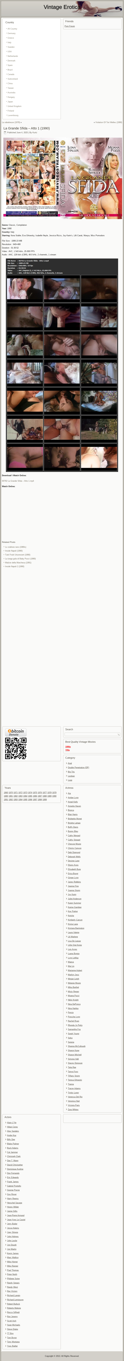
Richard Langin (13, 1295)
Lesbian (71, 776)
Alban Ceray (12, 1127)
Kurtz (35, 132)
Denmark (11, 61)
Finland (11, 111)
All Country (12, 29)
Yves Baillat (12, 1346)
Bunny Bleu (73, 831)
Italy (9, 42)
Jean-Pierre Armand (15, 1215)
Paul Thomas (13, 1270)
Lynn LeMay (73, 958)
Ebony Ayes (73, 865)
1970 (11, 792)
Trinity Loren (73, 1093)
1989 (49, 796)
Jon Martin (11, 1249)
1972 (20, 792)
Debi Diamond (74, 852)
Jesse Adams (13, 1228)
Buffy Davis (73, 827)
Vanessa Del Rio (75, 1097)
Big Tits (71, 772)
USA (10, 51)
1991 (6, 799)
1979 (54, 792)
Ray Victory (12, 1291)
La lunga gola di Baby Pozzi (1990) (20, 559)
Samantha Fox (74, 1029)
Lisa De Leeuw (74, 941)
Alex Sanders (13, 1131)
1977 (44, 792)
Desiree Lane (73, 861)
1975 (35, 792)
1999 (44, 799)
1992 (11, 799)
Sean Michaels (13, 1325)
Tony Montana (13, 1342)
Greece (11, 38)
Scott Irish (11, 1321)
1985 (30, 796)
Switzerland (13, 79)
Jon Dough (11, 1245)
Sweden (11, 47)
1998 (40, 799)
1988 (44, 796)
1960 (6, 792)
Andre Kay (11, 1135)
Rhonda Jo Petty (75, 1025)
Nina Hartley (73, 1008)
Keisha (71, 915)
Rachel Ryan (73, 1021)
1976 (40, 792)
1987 (40, 796)
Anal (70, 763)
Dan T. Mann (12, 1160)
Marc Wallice (12, 1257)
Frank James (13, 1182)
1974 (30, 792)
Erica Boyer (73, 873)
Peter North (12, 1274)
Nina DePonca (74, 1004)
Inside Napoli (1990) (14, 551)
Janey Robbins (74, 882)
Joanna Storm (74, 890)
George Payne (13, 1190)
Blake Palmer (13, 1144)
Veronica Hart (74, 1101)
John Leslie (12, 1240)
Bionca (71, 810)
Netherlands (13, 56)
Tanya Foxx (73, 1071)
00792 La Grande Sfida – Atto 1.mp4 (18, 481)
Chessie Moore (74, 844)
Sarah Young (73, 1033)
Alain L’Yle (11, 1122)
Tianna (71, 1084)
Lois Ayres (72, 949)
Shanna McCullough (76, 1046)
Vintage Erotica (62, 7)
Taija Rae (72, 1067)
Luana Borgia (73, 953)
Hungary (11, 97)
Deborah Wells (74, 857)
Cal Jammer (12, 1152)
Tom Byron (12, 1338)
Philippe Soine (13, 1278)
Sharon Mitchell (75, 1055)
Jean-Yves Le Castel (16, 1220)
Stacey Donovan (75, 1063)
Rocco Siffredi (13, 1312)
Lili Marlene (73, 937)
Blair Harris (73, 814)
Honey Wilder (13, 1207)
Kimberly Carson (75, 920)
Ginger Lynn (73, 878)
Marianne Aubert (75, 970)
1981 (11, 796)
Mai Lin (71, 966)
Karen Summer (74, 903)
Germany (12, 33)
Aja (69, 793)
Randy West (12, 1287)
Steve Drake (12, 1329)
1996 (30, 799)
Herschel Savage (14, 1203)
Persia (70, 1012)
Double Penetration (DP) (78, 767)
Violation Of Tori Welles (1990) (108, 122)
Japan (10, 102)
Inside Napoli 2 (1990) (14, 566)
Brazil (10, 70)
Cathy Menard (74, 835)
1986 (35, 796)
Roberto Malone (14, 1308)
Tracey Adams (74, 1088)
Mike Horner (12, 1262)
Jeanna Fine (73, 886)
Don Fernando (13, 1173)
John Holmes (13, 1236)
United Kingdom (14, 106)
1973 (25, 792)
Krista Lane (73, 924)
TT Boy (10, 1333)
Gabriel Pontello (14, 1186)
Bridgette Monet (75, 819)
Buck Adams (12, 1148)
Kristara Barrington (76, 928)
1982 (15, 796)
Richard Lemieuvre (15, 1300)
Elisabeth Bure (74, 869)
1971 (15, 792)
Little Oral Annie (75, 945)
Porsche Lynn (74, 1017)
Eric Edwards (13, 1177)
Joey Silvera (12, 1232)
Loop (70, 780)
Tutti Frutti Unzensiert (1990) (17, 555)
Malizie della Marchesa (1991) (18, 563)
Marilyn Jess (73, 975)
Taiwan (11, 88)
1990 (54, 796)
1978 (49, 792)
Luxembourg (13, 115)
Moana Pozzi (73, 996)
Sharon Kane (73, 1050)
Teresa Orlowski (75, 1080)
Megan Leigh (73, 979)
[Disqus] (62, 609)
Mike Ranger (12, 1266)
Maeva (71, 962)
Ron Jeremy (12, 1316)
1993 (15, 799)
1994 (20, 799)
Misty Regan (73, 991)
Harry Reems (13, 1198)
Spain (10, 65)
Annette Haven (74, 806)
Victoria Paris (74, 1105)
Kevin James (13, 1253)
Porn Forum (70, 26)
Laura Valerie (73, 932)
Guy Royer (11, 1194)
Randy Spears (13, 1283)
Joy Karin (72, 894)
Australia (11, 92)
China (10, 83)
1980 (6, 796)
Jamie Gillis (12, 1211)
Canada (11, 74)
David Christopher (15, 1165)
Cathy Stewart (74, 840)
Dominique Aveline (15, 1169)
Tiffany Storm (74, 1076)
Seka (70, 1038)
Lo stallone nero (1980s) (15, 547)
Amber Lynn (73, 797)
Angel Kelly (73, 802)
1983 (20, 796)
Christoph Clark (14, 1156)
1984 (25, 796)
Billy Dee (11, 1139)
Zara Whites (73, 1109)
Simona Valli (73, 1059)
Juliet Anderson (74, 899)
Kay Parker (73, 911)
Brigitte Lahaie (74, 823)
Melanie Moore (74, 983)
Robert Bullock (13, 1304)
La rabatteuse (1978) (11, 122)
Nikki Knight (73, 1000)
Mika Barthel (73, 987)
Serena (71, 1042)
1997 (35, 799)
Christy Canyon (74, 848)
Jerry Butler (12, 1224)
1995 (25, 799)
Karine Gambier (75, 907)
